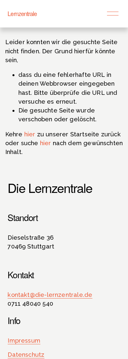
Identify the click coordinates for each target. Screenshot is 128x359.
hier (29, 134)
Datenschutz (26, 354)
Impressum (24, 340)
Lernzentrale (22, 13)
